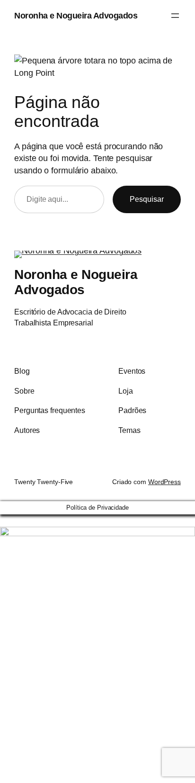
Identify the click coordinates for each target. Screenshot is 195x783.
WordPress (164, 482)
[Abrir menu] (175, 15)
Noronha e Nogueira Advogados (75, 15)
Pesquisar (147, 199)
